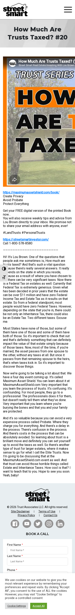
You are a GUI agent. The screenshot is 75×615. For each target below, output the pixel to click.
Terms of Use (46, 511)
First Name (15, 544)
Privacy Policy (26, 515)
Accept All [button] (39, 605)
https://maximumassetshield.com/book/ (31, 192)
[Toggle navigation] (68, 9)
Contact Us (50, 515)
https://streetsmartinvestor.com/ (26, 239)
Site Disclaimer (20, 511)
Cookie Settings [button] (16, 605)
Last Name (15, 556)
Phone (12, 570)
